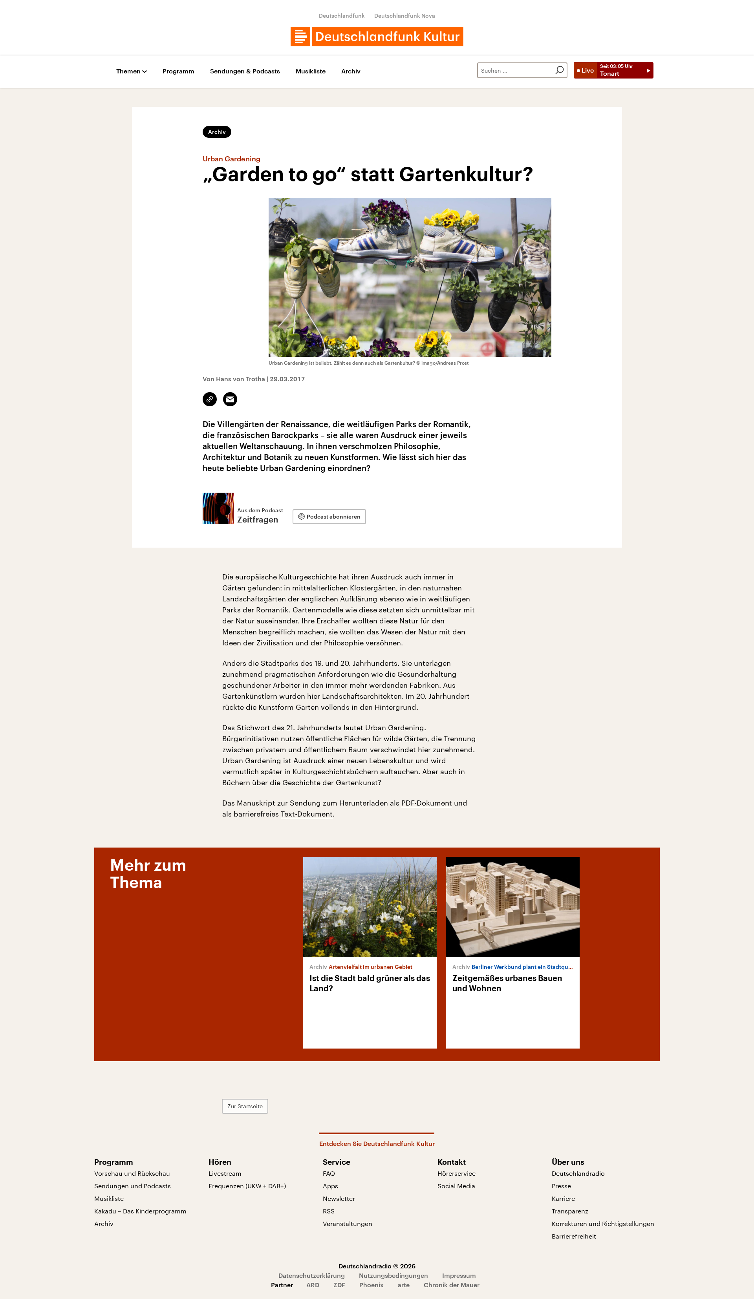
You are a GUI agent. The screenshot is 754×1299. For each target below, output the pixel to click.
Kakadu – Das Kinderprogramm (140, 1211)
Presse (561, 1185)
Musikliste (311, 71)
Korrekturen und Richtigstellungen (603, 1223)
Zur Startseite (245, 1106)
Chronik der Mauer (451, 1284)
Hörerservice (456, 1173)
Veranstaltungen (347, 1223)
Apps (330, 1185)
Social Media (456, 1185)
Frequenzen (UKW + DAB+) (247, 1185)
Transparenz (570, 1211)
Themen (128, 71)
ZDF (339, 1284)
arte (404, 1284)
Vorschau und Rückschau (132, 1173)
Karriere (563, 1198)
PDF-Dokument (426, 802)
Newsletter (339, 1198)
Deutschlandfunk (342, 15)
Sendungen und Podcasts (132, 1185)
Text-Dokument (307, 813)
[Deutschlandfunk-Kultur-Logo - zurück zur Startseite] (377, 36)
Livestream (225, 1173)
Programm (178, 71)
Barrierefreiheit (574, 1236)
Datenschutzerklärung (311, 1275)
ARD (312, 1284)
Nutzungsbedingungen (393, 1275)
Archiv (351, 71)
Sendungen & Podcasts (245, 71)
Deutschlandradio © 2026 (377, 1266)
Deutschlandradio (578, 1173)
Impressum (459, 1275)
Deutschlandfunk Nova (404, 15)
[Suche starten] (560, 70)
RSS (329, 1211)
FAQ (329, 1173)
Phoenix (371, 1284)
